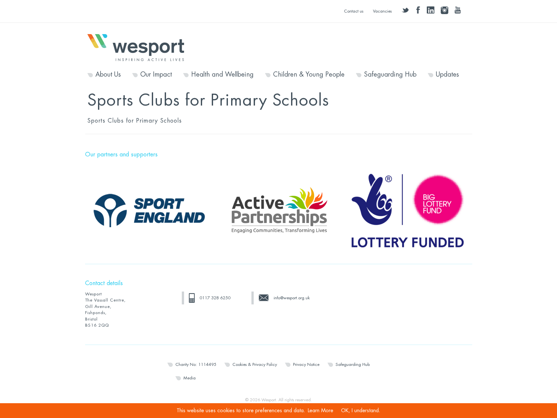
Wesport (139, 47)
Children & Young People (309, 74)
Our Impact (156, 74)
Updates (447, 74)
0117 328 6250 (215, 298)
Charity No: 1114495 (195, 364)
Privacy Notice (306, 364)
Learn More (320, 410)
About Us (108, 74)
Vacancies (382, 11)
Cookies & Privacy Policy (254, 364)
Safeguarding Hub (390, 74)
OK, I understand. (360, 410)
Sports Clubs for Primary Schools (134, 121)
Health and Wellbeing (222, 74)
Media (189, 378)
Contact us (353, 11)
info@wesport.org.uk (292, 298)
